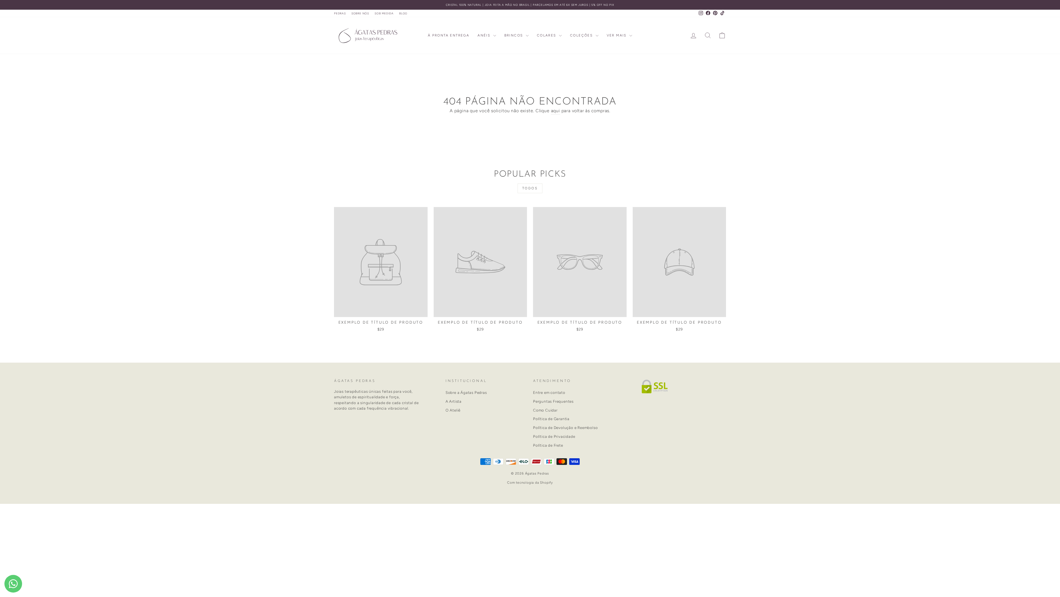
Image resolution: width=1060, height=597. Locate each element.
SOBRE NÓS (360, 13)
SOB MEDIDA (384, 13)
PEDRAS (340, 13)
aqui (555, 110)
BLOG (403, 13)
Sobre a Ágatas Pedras (466, 392)
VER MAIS (617, 35)
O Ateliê (453, 410)
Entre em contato (549, 392)
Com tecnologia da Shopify (530, 483)
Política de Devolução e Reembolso (565, 427)
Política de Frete (548, 445)
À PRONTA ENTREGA (448, 35)
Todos (530, 188)
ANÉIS (485, 35)
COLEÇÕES (582, 35)
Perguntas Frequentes (553, 401)
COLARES (547, 35)
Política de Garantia (551, 419)
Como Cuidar (545, 410)
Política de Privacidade (554, 436)
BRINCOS (514, 35)
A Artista (454, 401)
